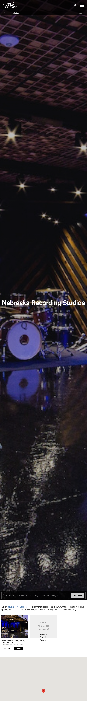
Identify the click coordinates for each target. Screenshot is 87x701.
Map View (78, 595)
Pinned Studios (12, 13)
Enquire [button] (19, 648)
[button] (43, 691)
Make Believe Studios (17, 606)
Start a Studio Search (43, 637)
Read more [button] (7, 648)
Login (81, 13)
